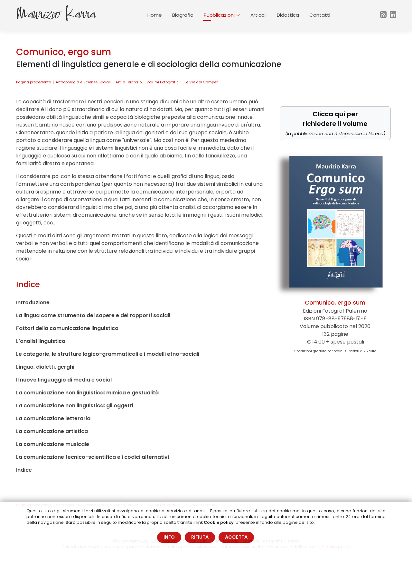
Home (154, 15)
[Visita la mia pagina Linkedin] (395, 15)
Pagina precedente (33, 82)
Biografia (182, 15)
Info (169, 537)
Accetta (236, 537)
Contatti (319, 15)
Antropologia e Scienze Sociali (83, 82)
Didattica (288, 15)
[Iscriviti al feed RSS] (382, 15)
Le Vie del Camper (201, 82)
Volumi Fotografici (163, 82)
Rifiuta (200, 537)
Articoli (258, 15)
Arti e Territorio (129, 82)
